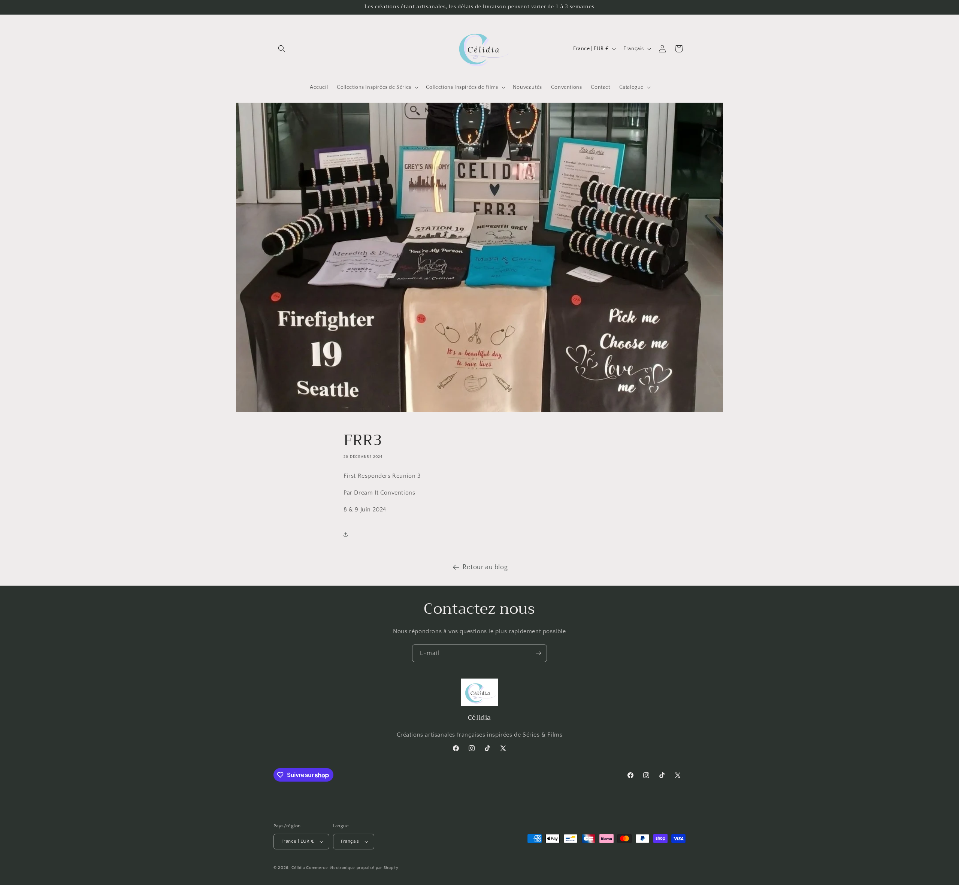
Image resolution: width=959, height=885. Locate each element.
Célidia (298, 868)
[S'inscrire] (538, 653)
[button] (281, 48)
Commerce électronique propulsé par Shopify (352, 868)
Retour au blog (485, 567)
